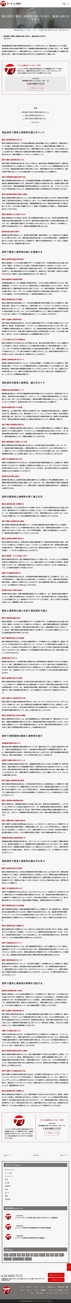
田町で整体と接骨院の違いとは (35, 118)
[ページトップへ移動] (68, 1277)
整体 (28, 1255)
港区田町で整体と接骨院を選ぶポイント (35, 112)
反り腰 (7, 1183)
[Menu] (68, 4)
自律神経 (7, 1199)
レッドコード (9, 1176)
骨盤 (48, 1255)
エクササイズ (7, 1259)
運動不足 (42, 1255)
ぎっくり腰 (8, 1173)
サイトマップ (64, 1293)
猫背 (6, 1189)
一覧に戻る (35, 1155)
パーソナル (28, 1259)
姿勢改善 (7, 1186)
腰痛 (6, 1196)
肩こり (7, 1193)
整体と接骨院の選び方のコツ (34, 115)
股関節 (36, 1255)
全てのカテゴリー (10, 1170)
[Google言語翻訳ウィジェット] (64, 4)
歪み (56, 1255)
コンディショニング (18, 1259)
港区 (23, 1255)
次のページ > (64, 1155)
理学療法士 (13, 1255)
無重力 (6, 1255)
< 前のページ (7, 1155)
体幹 (6, 1179)
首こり (61, 1255)
